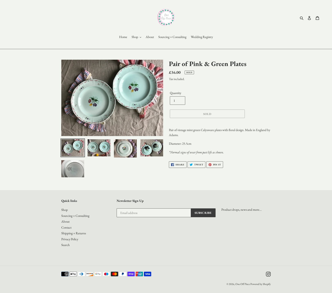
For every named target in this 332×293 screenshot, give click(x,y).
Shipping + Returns (73, 233)
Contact (66, 227)
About (65, 221)
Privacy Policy (69, 239)
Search (65, 245)
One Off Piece (242, 284)
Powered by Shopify (260, 284)
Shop (64, 210)
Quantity (175, 93)
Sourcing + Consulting (75, 216)
